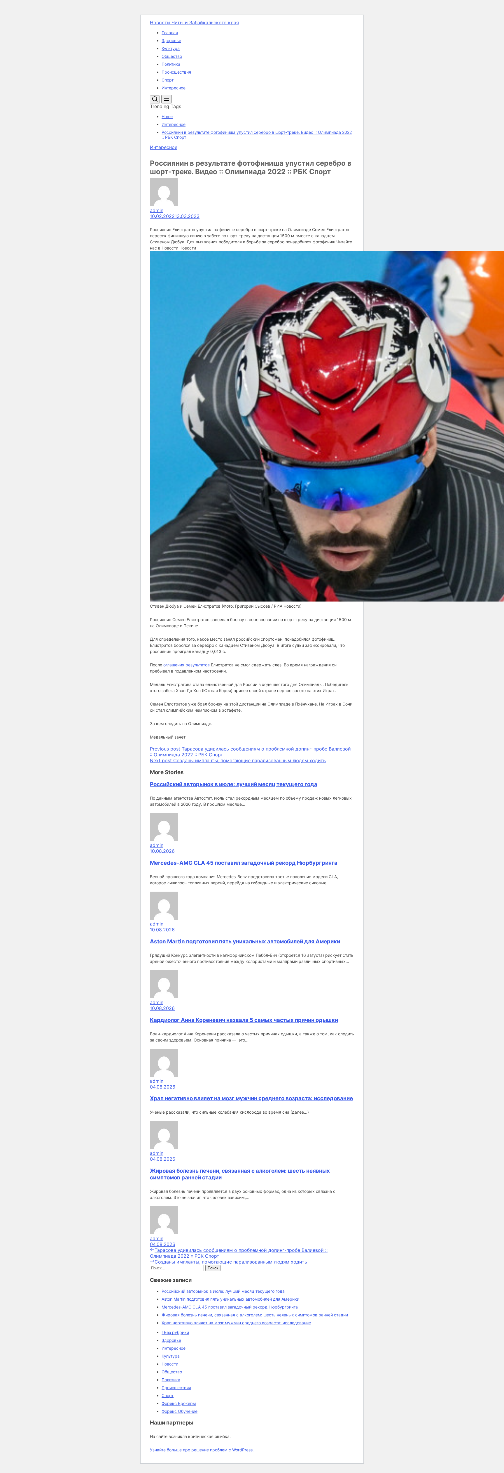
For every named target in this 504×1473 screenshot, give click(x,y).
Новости (170, 1363)
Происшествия (176, 72)
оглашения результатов (186, 664)
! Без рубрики (175, 1332)
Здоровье (171, 40)
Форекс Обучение (179, 1411)
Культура (171, 48)
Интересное (174, 87)
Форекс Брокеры (179, 1403)
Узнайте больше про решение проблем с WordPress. (202, 1449)
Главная (170, 32)
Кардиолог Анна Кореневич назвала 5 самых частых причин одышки (244, 1020)
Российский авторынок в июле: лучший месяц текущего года (233, 784)
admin (156, 210)
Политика (171, 64)
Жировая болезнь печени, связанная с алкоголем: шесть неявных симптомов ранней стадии (255, 1314)
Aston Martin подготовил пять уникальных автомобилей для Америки (245, 941)
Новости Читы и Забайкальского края (194, 22)
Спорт (168, 79)
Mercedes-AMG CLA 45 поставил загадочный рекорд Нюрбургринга (243, 862)
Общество (172, 56)
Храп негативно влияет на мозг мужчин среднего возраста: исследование (251, 1098)
